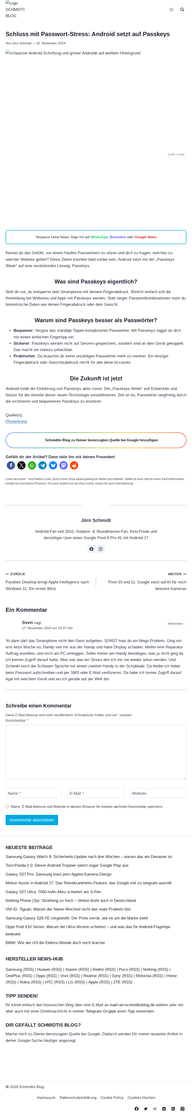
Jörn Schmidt (21, 43)
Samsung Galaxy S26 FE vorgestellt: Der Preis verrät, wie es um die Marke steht (77, 918)
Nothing (149, 969)
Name (14, 793)
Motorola (143, 975)
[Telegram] (155, 1109)
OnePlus (13, 975)
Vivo (64, 975)
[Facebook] (137, 1109)
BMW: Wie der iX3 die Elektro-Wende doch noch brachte (55, 943)
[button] (11, 465)
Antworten (175, 623)
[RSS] (173, 1109)
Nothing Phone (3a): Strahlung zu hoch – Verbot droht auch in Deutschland (71, 900)
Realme (90, 975)
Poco (123, 969)
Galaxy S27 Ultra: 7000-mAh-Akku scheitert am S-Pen (53, 891)
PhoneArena (16, 421)
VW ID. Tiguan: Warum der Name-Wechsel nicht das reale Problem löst (68, 909)
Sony (116, 975)
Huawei (43, 969)
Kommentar (17, 720)
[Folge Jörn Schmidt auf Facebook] (92, 549)
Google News (146, 237)
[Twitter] (146, 1109)
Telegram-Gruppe (101, 1011)
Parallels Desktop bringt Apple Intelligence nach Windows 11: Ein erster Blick (47, 581)
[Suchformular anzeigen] (182, 9)
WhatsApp (99, 237)
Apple (93, 982)
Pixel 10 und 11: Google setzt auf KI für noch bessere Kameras (147, 581)
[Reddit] (164, 1109)
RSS (29, 969)
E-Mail (77, 793)
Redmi (98, 969)
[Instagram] (182, 1109)
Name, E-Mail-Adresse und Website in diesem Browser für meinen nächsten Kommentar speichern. (87, 807)
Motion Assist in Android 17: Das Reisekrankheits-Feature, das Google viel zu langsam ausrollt (89, 883)
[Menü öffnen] (171, 9)
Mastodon (118, 237)
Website (139, 793)
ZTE (117, 982)
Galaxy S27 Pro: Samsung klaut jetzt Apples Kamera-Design (58, 874)
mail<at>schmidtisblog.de (132, 1005)
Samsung (14, 969)
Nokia (25, 982)
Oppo (40, 975)
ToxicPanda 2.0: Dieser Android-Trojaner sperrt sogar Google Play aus (67, 865)
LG (70, 982)
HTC (49, 982)
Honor (171, 975)
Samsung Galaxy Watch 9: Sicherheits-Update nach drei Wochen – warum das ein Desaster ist (89, 856)
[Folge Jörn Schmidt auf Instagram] (101, 549)
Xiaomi (71, 969)
